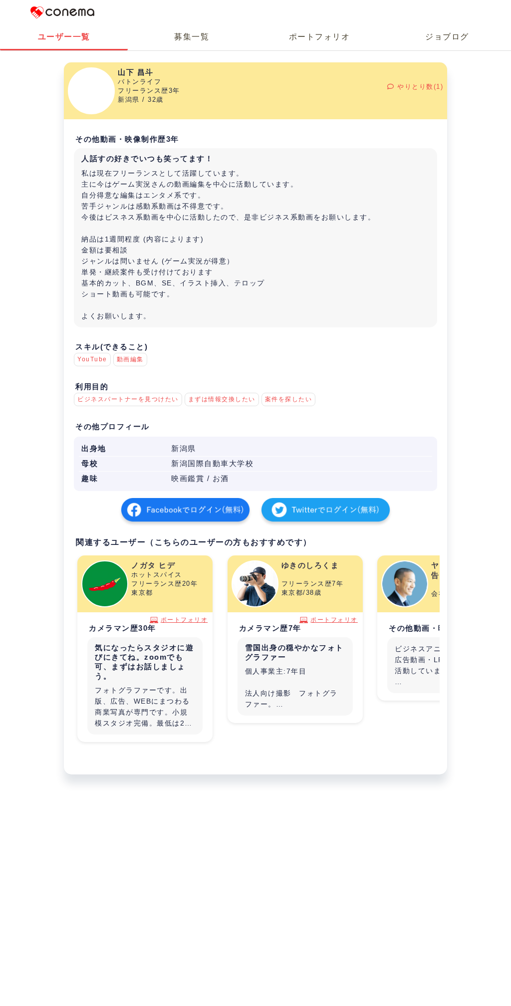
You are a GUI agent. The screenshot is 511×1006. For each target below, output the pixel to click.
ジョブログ (447, 36)
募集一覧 (191, 36)
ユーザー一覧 (64, 36)
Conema (62, 12)
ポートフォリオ (319, 36)
